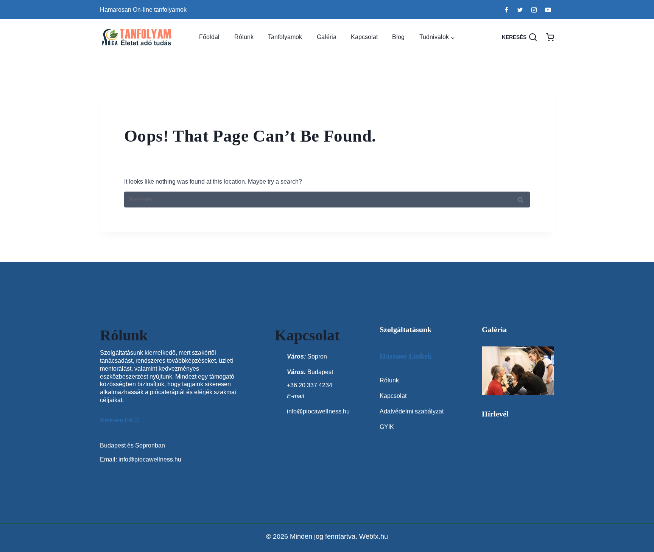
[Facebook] (506, 10)
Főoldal (209, 37)
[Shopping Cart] (550, 37)
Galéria (326, 37)
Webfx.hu (373, 536)
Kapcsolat (364, 37)
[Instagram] (534, 10)
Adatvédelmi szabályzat (412, 411)
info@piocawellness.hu (149, 459)
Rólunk (244, 37)
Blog (398, 37)
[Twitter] (520, 10)
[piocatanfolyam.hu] (137, 37)
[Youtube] (548, 10)
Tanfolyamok (285, 37)
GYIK (387, 427)
